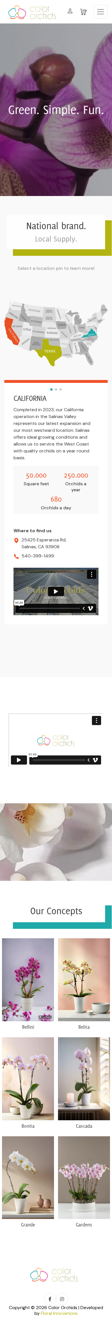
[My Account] (70, 12)
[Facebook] (50, 1299)
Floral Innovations (59, 1313)
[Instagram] (62, 1299)
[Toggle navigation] (100, 12)
